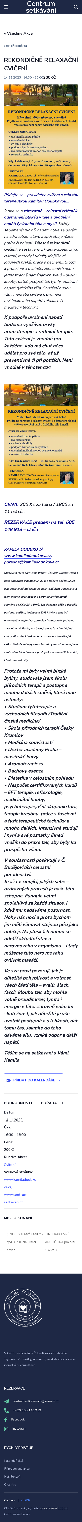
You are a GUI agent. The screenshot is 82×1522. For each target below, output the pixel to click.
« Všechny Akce (18, 33)
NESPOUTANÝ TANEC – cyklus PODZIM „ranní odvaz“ (25, 1242)
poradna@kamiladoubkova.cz (31, 562)
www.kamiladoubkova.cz (27, 555)
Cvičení (9, 1164)
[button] (76, 7)
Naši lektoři (12, 1476)
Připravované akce (17, 1468)
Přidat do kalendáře (34, 1080)
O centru (10, 1484)
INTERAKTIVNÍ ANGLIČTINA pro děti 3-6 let (60, 1242)
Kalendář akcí (13, 1461)
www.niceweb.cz (52, 1508)
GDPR (25, 1500)
